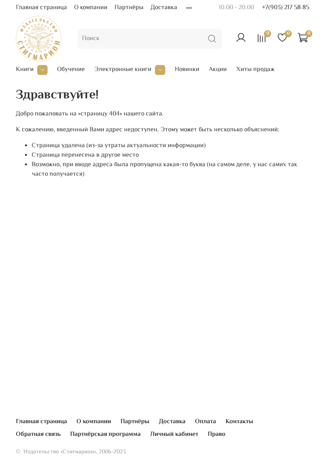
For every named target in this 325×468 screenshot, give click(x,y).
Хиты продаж (255, 70)
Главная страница (41, 8)
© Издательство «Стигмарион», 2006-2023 (71, 451)
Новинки (187, 70)
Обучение (71, 70)
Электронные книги (122, 70)
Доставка (164, 8)
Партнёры (129, 8)
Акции (218, 70)
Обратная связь (38, 434)
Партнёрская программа (105, 434)
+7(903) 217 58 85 (285, 8)
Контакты (239, 422)
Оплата (205, 422)
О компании (90, 8)
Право (217, 434)
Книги (25, 70)
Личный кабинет (174, 434)
